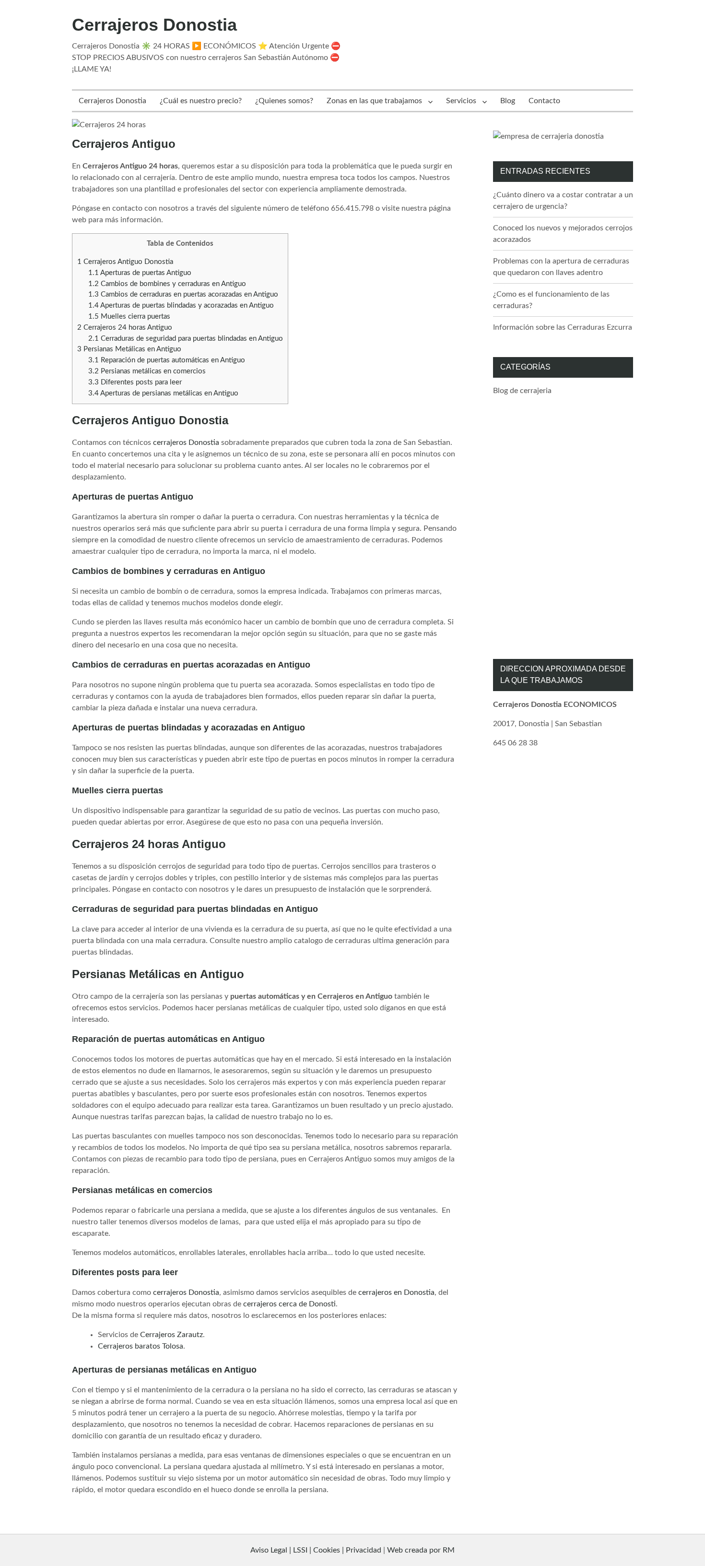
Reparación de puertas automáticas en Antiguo (166, 360)
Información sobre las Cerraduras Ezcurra (562, 327)
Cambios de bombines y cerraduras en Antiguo (167, 283)
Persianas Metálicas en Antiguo (129, 349)
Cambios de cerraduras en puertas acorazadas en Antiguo (183, 294)
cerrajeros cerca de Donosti (289, 1304)
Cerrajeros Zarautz (171, 1335)
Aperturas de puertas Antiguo (139, 272)
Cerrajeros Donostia (154, 25)
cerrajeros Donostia (186, 442)
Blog (507, 101)
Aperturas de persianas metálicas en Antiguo (163, 393)
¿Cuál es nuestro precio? (201, 101)
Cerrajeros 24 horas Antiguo (124, 327)
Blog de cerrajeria (522, 390)
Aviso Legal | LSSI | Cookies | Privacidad (315, 1550)
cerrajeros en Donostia (396, 1292)
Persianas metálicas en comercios (147, 371)
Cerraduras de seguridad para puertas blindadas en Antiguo (185, 338)
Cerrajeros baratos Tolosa (140, 1346)
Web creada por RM (421, 1550)
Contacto (544, 101)
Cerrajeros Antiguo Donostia (125, 261)
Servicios (461, 101)
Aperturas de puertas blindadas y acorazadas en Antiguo (181, 305)
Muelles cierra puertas (129, 316)
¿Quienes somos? (284, 101)
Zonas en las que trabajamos (374, 101)
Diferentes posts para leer (135, 382)
